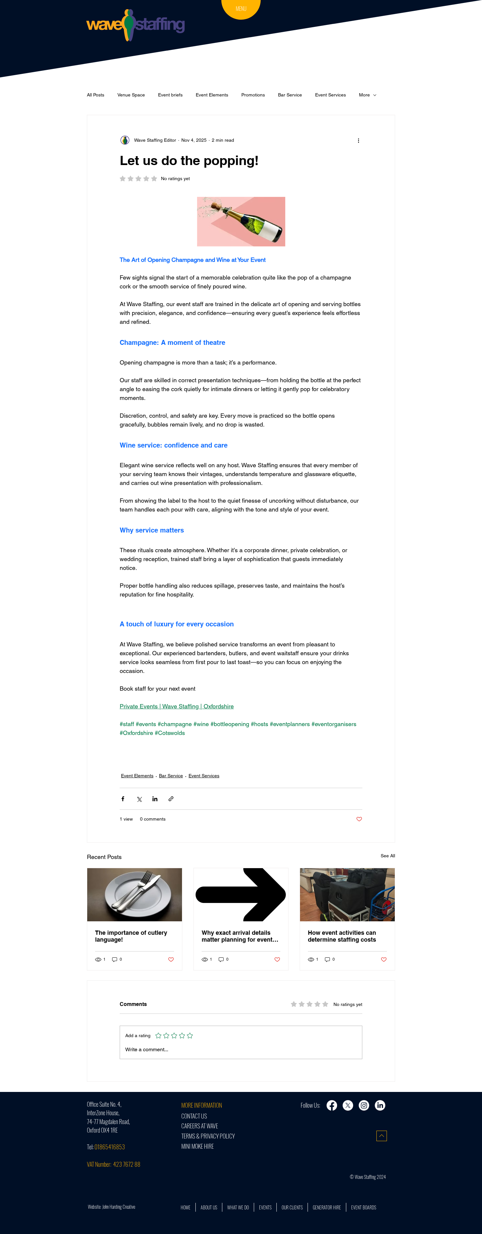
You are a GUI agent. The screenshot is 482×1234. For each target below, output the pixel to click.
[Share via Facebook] (123, 799)
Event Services (330, 94)
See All (388, 855)
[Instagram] (364, 1105)
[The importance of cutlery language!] (134, 894)
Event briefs (170, 94)
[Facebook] (332, 1105)
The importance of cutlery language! (131, 936)
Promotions (253, 94)
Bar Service (290, 94)
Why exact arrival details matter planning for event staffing (237, 936)
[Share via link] (171, 799)
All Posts (95, 94)
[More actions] (358, 140)
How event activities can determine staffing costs (342, 936)
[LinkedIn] (380, 1105)
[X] (348, 1105)
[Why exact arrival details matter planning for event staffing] (241, 894)
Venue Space (131, 94)
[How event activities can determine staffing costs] (347, 894)
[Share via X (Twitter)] (139, 799)
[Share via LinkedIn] (155, 799)
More (364, 94)
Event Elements (212, 94)
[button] (241, 9)
